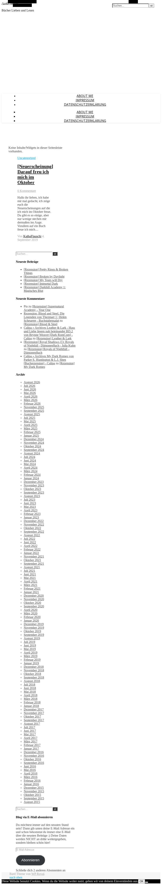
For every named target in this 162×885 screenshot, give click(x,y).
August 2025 (32, 414)
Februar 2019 (32, 659)
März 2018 (30, 698)
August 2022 (32, 535)
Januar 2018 (31, 706)
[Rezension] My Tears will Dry (43, 280)
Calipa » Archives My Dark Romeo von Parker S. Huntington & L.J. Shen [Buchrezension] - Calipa (49, 359)
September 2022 (34, 531)
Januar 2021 (31, 592)
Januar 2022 (31, 553)
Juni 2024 (30, 460)
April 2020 (30, 610)
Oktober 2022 (32, 528)
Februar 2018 (32, 702)
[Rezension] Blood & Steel (40, 324)
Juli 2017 (29, 727)
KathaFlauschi (32, 236)
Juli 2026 (29, 385)
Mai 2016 (30, 770)
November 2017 (34, 713)
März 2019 (30, 656)
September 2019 (34, 634)
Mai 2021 (30, 578)
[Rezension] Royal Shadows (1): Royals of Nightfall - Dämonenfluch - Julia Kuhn (49, 343)
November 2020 (34, 599)
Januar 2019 (31, 663)
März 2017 (30, 741)
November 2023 (34, 485)
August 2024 (32, 453)
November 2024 (34, 442)
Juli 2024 (29, 457)
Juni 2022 (30, 542)
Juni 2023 (30, 503)
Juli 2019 (29, 642)
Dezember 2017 (34, 709)
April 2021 (30, 581)
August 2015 (32, 802)
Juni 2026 (30, 389)
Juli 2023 (29, 499)
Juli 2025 (29, 417)
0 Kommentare (26, 190)
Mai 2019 (30, 649)
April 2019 (30, 652)
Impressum (85, 100)
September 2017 (34, 720)
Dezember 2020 (34, 595)
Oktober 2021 (32, 560)
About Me (85, 96)
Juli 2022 (29, 538)
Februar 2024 (32, 474)
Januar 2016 (31, 784)
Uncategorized (26, 158)
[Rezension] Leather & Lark (54, 338)
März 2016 (30, 777)
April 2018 (30, 695)
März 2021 (30, 585)
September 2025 (34, 410)
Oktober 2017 (32, 716)
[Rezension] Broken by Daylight (44, 276)
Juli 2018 (29, 684)
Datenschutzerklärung (85, 104)
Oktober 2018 (32, 674)
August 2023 (32, 496)
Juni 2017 (30, 730)
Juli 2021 (29, 570)
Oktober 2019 (32, 631)
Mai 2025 (30, 421)
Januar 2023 (31, 517)
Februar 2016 (32, 780)
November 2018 (34, 670)
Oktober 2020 (32, 602)
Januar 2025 (31, 435)
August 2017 (32, 723)
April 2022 (30, 546)
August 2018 (32, 681)
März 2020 (30, 613)
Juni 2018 (30, 688)
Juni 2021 (30, 574)
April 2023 (30, 510)
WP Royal (37, 874)
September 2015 (34, 798)
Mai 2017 (30, 734)
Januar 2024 (31, 478)
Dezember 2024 (34, 439)
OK (141, 881)
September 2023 (34, 492)
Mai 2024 (30, 464)
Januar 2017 (31, 748)
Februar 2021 (32, 588)
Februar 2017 (32, 745)
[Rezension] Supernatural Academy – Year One (44, 308)
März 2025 (30, 428)
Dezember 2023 (34, 481)
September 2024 (34, 449)
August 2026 (32, 382)
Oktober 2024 (32, 446)
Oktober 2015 (32, 794)
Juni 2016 (30, 766)
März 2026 (30, 400)
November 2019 (34, 627)
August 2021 (32, 567)
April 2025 (30, 425)
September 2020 (34, 606)
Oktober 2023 (32, 489)
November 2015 (34, 791)
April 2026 (30, 396)
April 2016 (30, 773)
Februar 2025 (32, 432)
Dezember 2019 (34, 624)
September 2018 (34, 677)
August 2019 (32, 638)
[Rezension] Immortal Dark (41, 283)
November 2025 (34, 407)
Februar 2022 (32, 549)
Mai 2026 (30, 393)
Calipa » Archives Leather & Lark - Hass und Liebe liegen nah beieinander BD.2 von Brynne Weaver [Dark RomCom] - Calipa (49, 333)
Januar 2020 (31, 620)
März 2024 (30, 471)
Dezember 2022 (34, 521)
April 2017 (30, 738)
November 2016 (34, 755)
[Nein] (146, 882)
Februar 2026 (32, 403)
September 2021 (34, 563)
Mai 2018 (30, 691)
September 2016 (34, 762)
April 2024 (30, 467)
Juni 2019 (30, 645)
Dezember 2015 (34, 787)
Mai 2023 (30, 506)
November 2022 (34, 524)
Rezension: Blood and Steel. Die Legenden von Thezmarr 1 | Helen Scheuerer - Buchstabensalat (45, 317)
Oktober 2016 (32, 759)
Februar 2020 (32, 617)
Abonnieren (30, 860)
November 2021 (34, 556)
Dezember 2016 (34, 752)
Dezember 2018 (34, 666)
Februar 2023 (32, 514)
